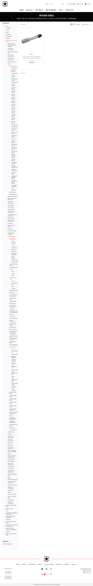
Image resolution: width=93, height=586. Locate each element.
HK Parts (12, 314)
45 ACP (13, 273)
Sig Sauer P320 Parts (13, 406)
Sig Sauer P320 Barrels (14, 170)
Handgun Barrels (13, 66)
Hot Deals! (8, 28)
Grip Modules (14, 354)
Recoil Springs (13, 257)
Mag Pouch (10, 442)
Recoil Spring (14, 370)
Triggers (13, 288)
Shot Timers (10, 468)
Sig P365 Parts (13, 346)
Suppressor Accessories (11, 487)
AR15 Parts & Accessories (11, 59)
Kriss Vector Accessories (11, 436)
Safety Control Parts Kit (14, 373)
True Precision (13, 189)
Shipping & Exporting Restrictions (8, 577)
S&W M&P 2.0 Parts (13, 342)
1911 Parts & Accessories (12, 239)
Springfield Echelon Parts (13, 418)
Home (21, 10)
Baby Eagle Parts (13, 267)
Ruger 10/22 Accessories (11, 464)
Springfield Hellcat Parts (13, 421)
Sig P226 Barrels (13, 160)
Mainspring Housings (14, 254)
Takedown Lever (13, 387)
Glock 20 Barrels (13, 91)
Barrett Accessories (12, 196)
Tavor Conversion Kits (12, 497)
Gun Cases (10, 228)
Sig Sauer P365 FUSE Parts (13, 409)
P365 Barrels (14, 126)
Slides (11, 415)
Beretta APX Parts (14, 290)
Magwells (13, 363)
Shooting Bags (11, 466)
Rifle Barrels (12, 192)
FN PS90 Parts (11, 218)
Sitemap (58, 584)
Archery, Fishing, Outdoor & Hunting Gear (12, 525)
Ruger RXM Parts (14, 336)
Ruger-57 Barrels (13, 141)
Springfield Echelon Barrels (14, 177)
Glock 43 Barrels (13, 112)
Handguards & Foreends (11, 233)
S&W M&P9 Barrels (14, 148)
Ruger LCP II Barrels (14, 133)
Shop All (29, 10)
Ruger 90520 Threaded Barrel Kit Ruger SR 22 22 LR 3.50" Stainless (32, 57)
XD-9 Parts (12, 428)
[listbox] (86, 24)
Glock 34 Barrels (13, 108)
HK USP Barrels (13, 118)
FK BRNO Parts (13, 301)
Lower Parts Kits (13, 318)
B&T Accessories (12, 62)
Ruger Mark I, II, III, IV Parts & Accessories (13, 333)
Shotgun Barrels (13, 194)
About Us (74, 564)
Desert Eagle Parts (13, 298)
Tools (7, 510)
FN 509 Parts (13, 303)
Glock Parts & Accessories (13, 306)
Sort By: (78, 24)
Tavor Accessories (12, 494)
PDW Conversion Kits (14, 366)
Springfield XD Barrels (14, 186)
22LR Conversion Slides (13, 264)
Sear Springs (14, 260)
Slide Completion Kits (14, 380)
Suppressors (11, 490)
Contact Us (69, 10)
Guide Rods (14, 249)
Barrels (9, 64)
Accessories (31, 564)
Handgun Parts (11, 236)
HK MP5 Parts (11, 432)
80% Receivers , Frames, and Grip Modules (12, 45)
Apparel (8, 531)
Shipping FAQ (8, 568)
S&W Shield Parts (14, 344)
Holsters (10, 434)
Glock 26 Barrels (13, 105)
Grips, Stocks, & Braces (11, 226)
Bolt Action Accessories (11, 202)
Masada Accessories (12, 321)
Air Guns (8, 34)
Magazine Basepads (13, 357)
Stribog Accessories (12, 485)
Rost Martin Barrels (14, 129)
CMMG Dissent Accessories (11, 212)
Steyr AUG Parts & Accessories (12, 482)
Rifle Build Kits (11, 461)
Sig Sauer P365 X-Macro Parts (14, 413)
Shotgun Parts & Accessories (11, 471)
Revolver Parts (13, 329)
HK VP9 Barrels (13, 122)
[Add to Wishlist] (40, 33)
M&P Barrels (14, 124)
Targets (9, 492)
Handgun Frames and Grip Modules (14, 311)
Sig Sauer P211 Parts (13, 392)
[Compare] (40, 37)
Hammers (13, 251)
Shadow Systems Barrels (13, 156)
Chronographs (11, 209)
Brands (67, 564)
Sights (12, 376)
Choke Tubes (11, 207)
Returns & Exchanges (8, 572)
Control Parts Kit (14, 351)
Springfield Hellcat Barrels (14, 182)
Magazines (10, 445)
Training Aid (11, 499)
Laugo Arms (12, 316)
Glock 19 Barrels (13, 88)
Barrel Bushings (13, 242)
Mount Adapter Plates (13, 324)
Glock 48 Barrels (13, 115)
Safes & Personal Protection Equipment (11, 529)
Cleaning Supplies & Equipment (10, 516)
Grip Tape (10, 223)
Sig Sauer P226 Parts (13, 399)
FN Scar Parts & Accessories (11, 220)
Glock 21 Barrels (13, 95)
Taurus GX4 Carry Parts (14, 425)
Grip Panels (14, 247)
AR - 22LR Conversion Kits (13, 52)
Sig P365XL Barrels (14, 163)
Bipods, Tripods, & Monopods (12, 199)
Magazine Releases (13, 360)
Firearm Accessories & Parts (11, 41)
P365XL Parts (13, 327)
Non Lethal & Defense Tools (11, 522)
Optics (7, 32)
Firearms (8, 38)
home (17, 564)
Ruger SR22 (14, 139)
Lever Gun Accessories (11, 440)
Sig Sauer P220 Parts (13, 396)
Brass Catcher (11, 205)
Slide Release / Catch (14, 384)
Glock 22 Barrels (13, 98)
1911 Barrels (14, 68)
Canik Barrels (14, 73)
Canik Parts (12, 292)
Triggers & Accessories (11, 502)
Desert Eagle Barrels (14, 79)
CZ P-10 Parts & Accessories (13, 295)
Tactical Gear (9, 36)
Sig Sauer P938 (13, 173)
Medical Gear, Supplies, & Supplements (12, 513)
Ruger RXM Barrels (14, 136)
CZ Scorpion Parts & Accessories (12, 215)
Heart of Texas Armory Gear (11, 534)
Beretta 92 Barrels (13, 70)
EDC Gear (8, 519)
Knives (40, 564)
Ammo (7, 30)
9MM (12, 275)
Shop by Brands (50, 10)
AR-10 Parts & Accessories (11, 55)
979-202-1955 (88, 572)
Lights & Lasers (9, 508)
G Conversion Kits (14, 283)
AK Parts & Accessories (11, 49)
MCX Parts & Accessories (11, 447)
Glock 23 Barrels (13, 101)
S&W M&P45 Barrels (14, 145)
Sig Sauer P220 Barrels (14, 166)
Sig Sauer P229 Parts (13, 403)
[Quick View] (40, 30)
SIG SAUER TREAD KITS (12, 474)
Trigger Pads (14, 262)
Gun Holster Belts (12, 230)
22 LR (12, 271)
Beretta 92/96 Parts (13, 278)
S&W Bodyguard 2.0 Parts (13, 338)
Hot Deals (39, 10)
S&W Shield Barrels (14, 151)
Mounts (9, 453)
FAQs (60, 10)
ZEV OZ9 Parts (13, 430)
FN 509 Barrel (14, 82)
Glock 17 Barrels (13, 85)
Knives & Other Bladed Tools (11, 506)
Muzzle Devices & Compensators (12, 456)
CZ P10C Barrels (13, 76)
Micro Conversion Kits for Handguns (12, 451)
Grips (12, 286)
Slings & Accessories (13, 479)
